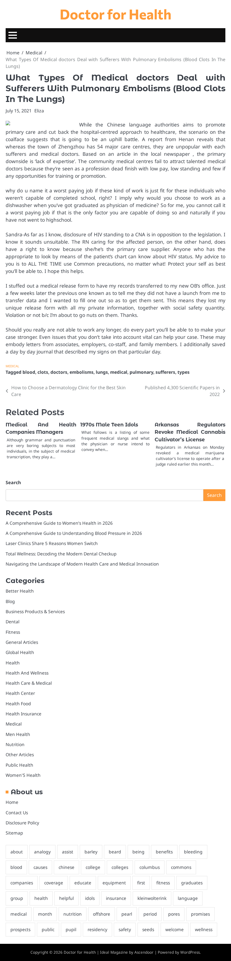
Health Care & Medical (29, 683)
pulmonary (141, 372)
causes (40, 867)
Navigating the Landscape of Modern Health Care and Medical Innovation (82, 564)
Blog (10, 601)
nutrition (72, 914)
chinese (66, 867)
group (16, 898)
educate (82, 883)
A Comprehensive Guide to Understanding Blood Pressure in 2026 (74, 533)
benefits (164, 852)
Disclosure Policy (22, 823)
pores (174, 914)
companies (21, 883)
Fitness (13, 632)
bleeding (193, 852)
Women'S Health (23, 775)
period (150, 914)
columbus (149, 867)
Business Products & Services (35, 611)
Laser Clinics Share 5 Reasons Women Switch (52, 543)
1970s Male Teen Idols (109, 425)
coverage (53, 883)
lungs (102, 372)
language (188, 898)
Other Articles (20, 754)
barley (91, 852)
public (48, 929)
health (41, 898)
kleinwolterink (151, 898)
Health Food (18, 703)
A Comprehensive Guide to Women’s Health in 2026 (59, 523)
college (93, 867)
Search (13, 482)
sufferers (165, 372)
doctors (58, 372)
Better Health (20, 591)
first (141, 883)
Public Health (19, 765)
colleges (120, 867)
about (16, 852)
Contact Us (17, 812)
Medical (12, 366)
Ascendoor (144, 952)
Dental (12, 622)
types (183, 372)
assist (67, 852)
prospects (20, 929)
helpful (66, 898)
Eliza (39, 111)
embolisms (82, 372)
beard (115, 852)
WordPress (190, 952)
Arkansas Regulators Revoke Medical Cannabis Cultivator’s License (190, 432)
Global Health (20, 652)
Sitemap (14, 833)
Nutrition (15, 744)
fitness (163, 883)
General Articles (22, 642)
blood (29, 372)
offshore (101, 914)
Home (12, 802)
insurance (116, 898)
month (45, 914)
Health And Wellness (27, 673)
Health (13, 663)
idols (90, 898)
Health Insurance (23, 714)
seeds (148, 929)
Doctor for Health (115, 13)
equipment (114, 883)
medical (118, 372)
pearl (126, 914)
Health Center (20, 693)
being (138, 852)
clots (42, 372)
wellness (203, 929)
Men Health (18, 734)
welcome (174, 929)
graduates (192, 883)
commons (181, 867)
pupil (71, 929)
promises (200, 914)
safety (125, 929)
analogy (42, 852)
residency (97, 929)
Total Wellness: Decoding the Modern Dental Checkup (61, 554)
